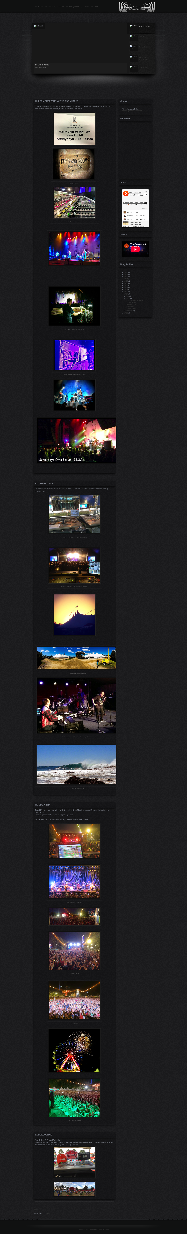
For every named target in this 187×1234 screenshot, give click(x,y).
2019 (126, 283)
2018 (126, 285)
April (127, 298)
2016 (126, 290)
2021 (126, 279)
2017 (126, 287)
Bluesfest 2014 (44, 483)
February (129, 311)
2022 (126, 277)
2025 (126, 272)
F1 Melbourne (43, 1135)
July (127, 296)
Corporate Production (47, 64)
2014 (126, 294)
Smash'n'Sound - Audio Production (99, 1229)
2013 (126, 313)
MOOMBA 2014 (42, 805)
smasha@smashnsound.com (132, 111)
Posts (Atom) (47, 1214)
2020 (126, 281)
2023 (126, 275)
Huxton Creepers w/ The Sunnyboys (56, 101)
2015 (126, 292)
